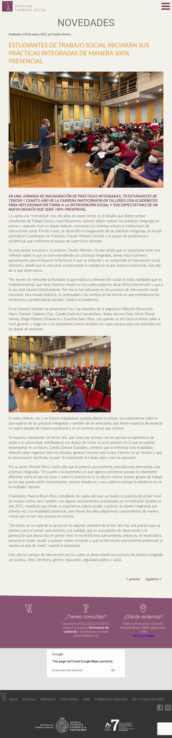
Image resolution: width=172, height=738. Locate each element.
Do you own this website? (67, 670)
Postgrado (69, 699)
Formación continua (111, 699)
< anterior (133, 579)
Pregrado (48, 699)
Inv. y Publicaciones (148, 699)
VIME (86, 699)
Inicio (13, 699)
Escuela (29, 699)
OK (113, 670)
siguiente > (153, 579)
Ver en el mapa (143, 636)
